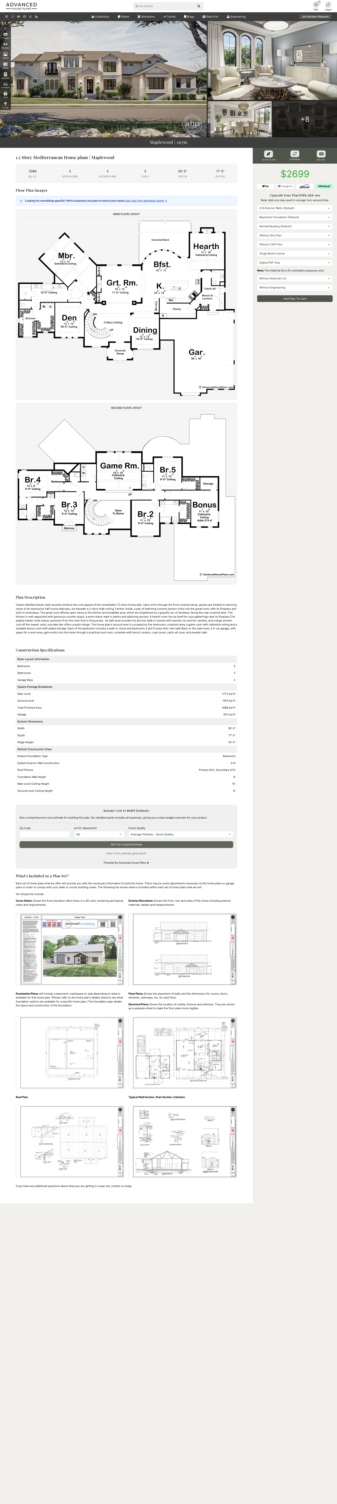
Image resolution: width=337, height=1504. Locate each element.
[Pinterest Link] (6, 17)
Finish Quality (136, 828)
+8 (304, 119)
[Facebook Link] (24, 17)
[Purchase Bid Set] (321, 153)
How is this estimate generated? (126, 853)
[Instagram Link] (12, 17)
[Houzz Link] (36, 17)
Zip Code (25, 828)
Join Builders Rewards (315, 16)
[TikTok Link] (30, 17)
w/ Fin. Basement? (85, 828)
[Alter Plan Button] (268, 153)
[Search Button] (198, 6)
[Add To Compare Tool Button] (294, 153)
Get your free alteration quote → (146, 200)
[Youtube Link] (18, 17)
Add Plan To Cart (294, 298)
